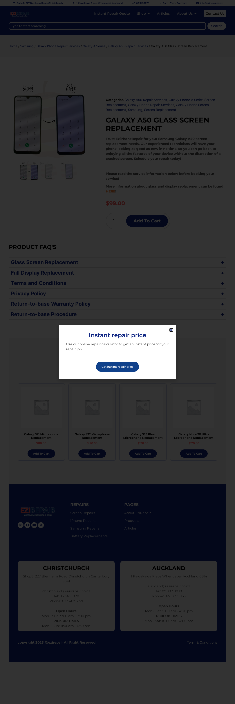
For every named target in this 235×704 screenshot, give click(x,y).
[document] (117, 352)
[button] (171, 330)
